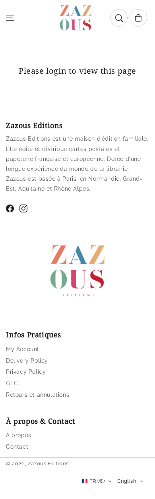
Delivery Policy (27, 361)
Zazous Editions (48, 463)
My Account (22, 349)
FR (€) (97, 481)
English (126, 481)
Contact (17, 447)
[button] (10, 18)
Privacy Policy (26, 372)
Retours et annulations (37, 395)
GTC (12, 383)
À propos (18, 435)
